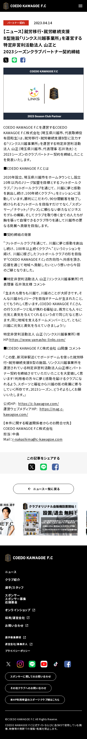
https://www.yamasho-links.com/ (37, 339)
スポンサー (12, 595)
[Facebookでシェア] (22, 60)
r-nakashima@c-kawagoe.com (37, 439)
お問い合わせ (14, 625)
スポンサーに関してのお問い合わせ (30, 676)
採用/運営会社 (15, 618)
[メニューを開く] (81, 5)
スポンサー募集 (15, 599)
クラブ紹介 (12, 579)
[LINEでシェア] (14, 60)
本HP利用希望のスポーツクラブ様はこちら (35, 699)
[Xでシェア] (5, 60)
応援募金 (11, 602)
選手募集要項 (13, 637)
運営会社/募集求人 (16, 644)
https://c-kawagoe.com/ (38, 403)
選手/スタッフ (14, 587)
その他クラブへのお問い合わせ (28, 688)
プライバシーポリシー (17, 650)
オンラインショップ (17, 610)
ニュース (11, 572)
